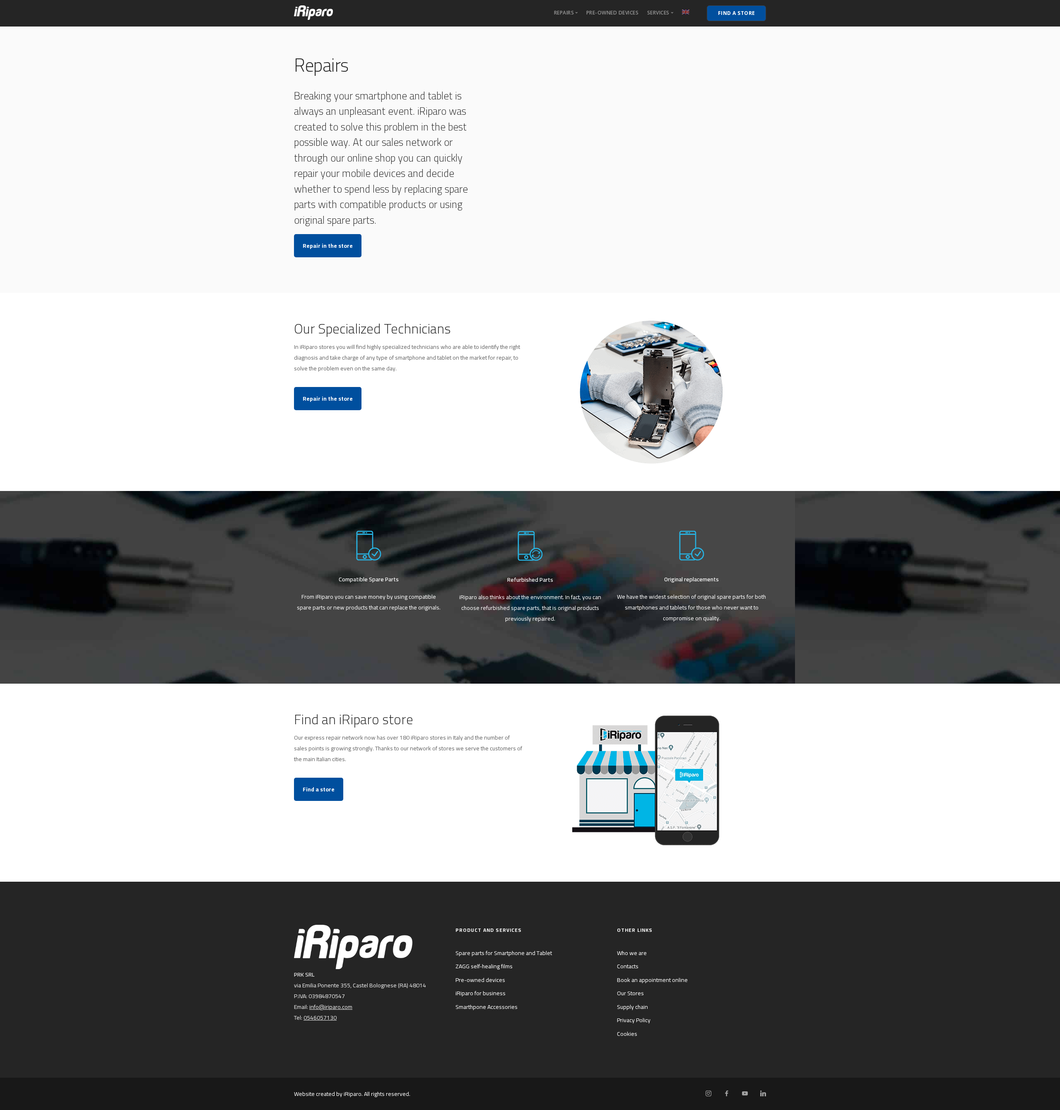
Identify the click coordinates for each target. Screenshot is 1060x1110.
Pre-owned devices (612, 12)
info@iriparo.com (330, 1006)
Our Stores (630, 993)
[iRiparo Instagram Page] (708, 1093)
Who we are (632, 953)
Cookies (627, 1033)
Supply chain (632, 1006)
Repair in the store (328, 245)
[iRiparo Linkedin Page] (763, 1093)
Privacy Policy (633, 1020)
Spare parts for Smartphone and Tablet (503, 953)
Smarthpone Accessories (486, 1006)
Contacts (627, 966)
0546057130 (320, 1017)
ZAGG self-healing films (484, 966)
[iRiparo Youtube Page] (745, 1093)
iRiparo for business (480, 993)
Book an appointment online (652, 980)
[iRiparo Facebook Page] (726, 1093)
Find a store (319, 789)
